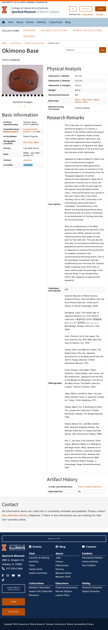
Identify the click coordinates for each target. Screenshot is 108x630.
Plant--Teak (80, 99)
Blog (68, 22)
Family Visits (36, 569)
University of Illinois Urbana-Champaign (24, 2)
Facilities (34, 561)
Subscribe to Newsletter (13, 588)
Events (30, 22)
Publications (62, 565)
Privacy (90, 624)
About (19, 22)
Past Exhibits (89, 565)
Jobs (58, 557)
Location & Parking (39, 557)
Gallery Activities (38, 573)
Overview (29, 30)
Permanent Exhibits (92, 557)
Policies (60, 569)
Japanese (27, 160)
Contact (85, 9)
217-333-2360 (14, 568)
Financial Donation (92, 587)
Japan (36, 142)
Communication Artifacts (30, 130)
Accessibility (80, 624)
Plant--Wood (93, 99)
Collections (55, 22)
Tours (32, 565)
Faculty (99, 14)
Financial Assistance (67, 587)
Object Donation (91, 591)
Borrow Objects (64, 591)
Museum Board (63, 573)
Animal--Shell (81, 102)
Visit (10, 22)
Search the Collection (87, 30)
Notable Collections (54, 30)
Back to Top (54, 539)
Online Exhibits (90, 561)
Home (4, 43)
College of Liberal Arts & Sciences (29, 8)
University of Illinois (64, 624)
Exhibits (41, 22)
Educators (87, 14)
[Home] (3, 22)
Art (34, 131)
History (59, 561)
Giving (100, 9)
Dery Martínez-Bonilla (15, 515)
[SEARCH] (73, 8)
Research (29, 36)
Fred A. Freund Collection (89, 486)
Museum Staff (63, 576)
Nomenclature (10, 131)
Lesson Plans (63, 595)
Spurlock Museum (13, 555)
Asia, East (27, 142)
